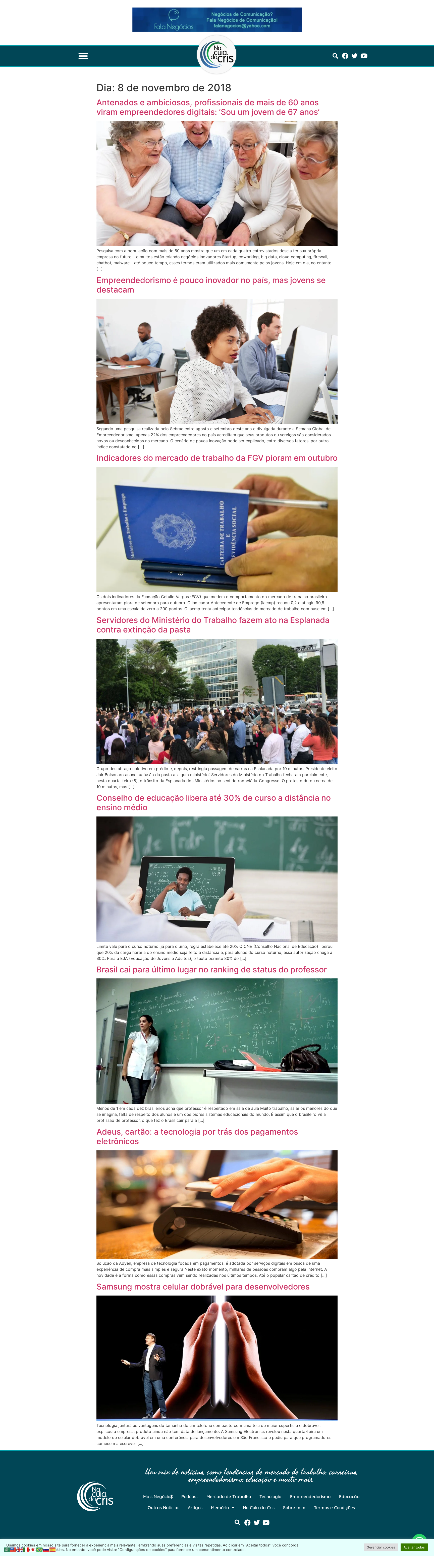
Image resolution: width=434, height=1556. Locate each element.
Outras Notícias (163, 1507)
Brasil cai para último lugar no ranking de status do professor (211, 969)
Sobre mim (294, 1507)
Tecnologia (270, 1496)
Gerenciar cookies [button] (381, 1547)
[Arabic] (7, 1549)
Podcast (189, 1496)
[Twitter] (354, 56)
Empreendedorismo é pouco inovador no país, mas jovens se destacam (211, 285)
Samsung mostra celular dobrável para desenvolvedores (203, 1287)
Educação (349, 1496)
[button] (83, 55)
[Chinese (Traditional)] (13, 1549)
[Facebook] (345, 56)
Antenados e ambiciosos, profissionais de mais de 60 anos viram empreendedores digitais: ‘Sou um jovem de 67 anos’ (207, 107)
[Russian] (46, 1549)
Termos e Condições (334, 1507)
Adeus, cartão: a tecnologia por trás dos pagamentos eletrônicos (197, 1136)
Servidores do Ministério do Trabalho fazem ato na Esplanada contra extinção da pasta (213, 624)
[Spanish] (52, 1549)
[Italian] (26, 1549)
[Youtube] (364, 56)
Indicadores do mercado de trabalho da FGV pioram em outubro (217, 458)
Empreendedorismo (310, 1496)
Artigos (195, 1507)
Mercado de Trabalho (228, 1496)
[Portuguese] (39, 1549)
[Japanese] (33, 1549)
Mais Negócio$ (158, 1496)
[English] (20, 1549)
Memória (220, 1507)
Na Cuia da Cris (259, 1507)
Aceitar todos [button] (414, 1547)
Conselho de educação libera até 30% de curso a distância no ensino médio (213, 802)
